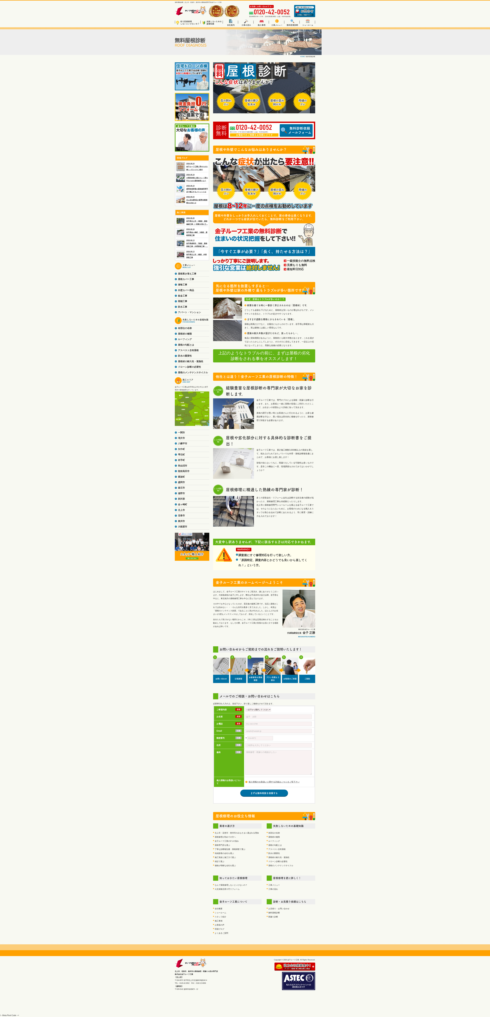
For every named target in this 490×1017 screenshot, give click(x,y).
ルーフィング (274, 841)
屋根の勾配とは (275, 845)
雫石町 (181, 454)
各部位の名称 (274, 833)
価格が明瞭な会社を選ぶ (225, 865)
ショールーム (307, 25)
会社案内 (231, 25)
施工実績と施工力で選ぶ (225, 857)
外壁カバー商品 (186, 290)
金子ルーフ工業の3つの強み (227, 841)
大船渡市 (182, 526)
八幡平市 (182, 443)
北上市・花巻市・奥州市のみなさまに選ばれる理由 (237, 833)
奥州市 (181, 521)
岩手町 (181, 460)
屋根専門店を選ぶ (222, 845)
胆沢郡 (181, 499)
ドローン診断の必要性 (277, 861)
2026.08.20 (197, 221)
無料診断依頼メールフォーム (299, 130)
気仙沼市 (182, 465)
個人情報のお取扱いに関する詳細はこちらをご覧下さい (274, 782)
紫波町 (181, 476)
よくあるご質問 (221, 933)
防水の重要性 (274, 853)
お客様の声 (219, 925)
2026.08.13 (197, 243)
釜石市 (181, 487)
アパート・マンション (189, 312)
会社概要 (218, 908)
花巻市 (181, 515)
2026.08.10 (197, 189)
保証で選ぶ (219, 861)
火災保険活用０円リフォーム (227, 889)
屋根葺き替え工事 (187, 273)
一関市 (181, 432)
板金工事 (182, 295)
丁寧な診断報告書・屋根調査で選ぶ (230, 849)
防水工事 (182, 307)
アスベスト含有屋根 (277, 849)
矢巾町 (181, 449)
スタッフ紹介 (220, 917)
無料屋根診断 (292, 25)
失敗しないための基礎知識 (214, 23)
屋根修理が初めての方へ (225, 837)
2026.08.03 (196, 200)
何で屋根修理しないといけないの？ (189, 23)
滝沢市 (181, 438)
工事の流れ (246, 25)
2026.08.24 (197, 167)
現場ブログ (219, 929)
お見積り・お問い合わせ (278, 908)
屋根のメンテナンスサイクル (280, 865)
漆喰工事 (182, 284)
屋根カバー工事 (186, 279)
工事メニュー (277, 25)
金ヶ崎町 (182, 504)
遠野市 (181, 493)
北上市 (181, 510)
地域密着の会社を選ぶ (224, 853)
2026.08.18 (197, 178)
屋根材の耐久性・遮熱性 (278, 857)
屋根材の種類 (274, 837)
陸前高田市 (183, 471)
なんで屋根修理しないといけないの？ (231, 885)
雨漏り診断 (273, 917)
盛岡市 (181, 482)
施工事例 (261, 25)
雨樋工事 (182, 301)
